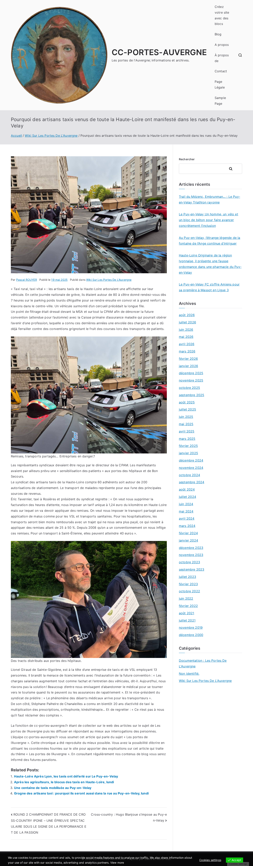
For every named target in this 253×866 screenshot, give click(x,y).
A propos (222, 45)
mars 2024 (187, 526)
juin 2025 (186, 417)
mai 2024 (186, 511)
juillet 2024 (187, 497)
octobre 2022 (189, 591)
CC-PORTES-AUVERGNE (159, 52)
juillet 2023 (187, 577)
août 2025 (187, 402)
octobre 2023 (189, 562)
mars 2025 (187, 439)
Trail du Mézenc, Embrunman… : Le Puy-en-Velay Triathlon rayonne (209, 199)
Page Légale (220, 84)
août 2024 (187, 489)
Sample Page (220, 101)
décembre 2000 (191, 635)
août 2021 (186, 613)
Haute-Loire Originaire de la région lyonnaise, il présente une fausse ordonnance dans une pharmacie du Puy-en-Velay (210, 263)
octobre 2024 (189, 475)
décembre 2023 (191, 548)
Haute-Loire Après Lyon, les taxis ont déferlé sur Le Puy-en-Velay (66, 776)
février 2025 (188, 446)
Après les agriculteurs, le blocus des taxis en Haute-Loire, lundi (64, 782)
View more (117, 862)
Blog (218, 34)
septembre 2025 (191, 395)
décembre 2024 (191, 460)
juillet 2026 (187, 322)
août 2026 (187, 315)
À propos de (222, 58)
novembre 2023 (191, 555)
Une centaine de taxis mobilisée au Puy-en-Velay (53, 788)
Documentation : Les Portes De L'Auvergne (203, 663)
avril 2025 (186, 431)
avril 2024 (186, 518)
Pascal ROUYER (26, 279)
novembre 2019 (191, 627)
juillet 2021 (187, 620)
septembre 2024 (191, 482)
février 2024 (188, 533)
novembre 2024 (191, 468)
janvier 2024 (188, 540)
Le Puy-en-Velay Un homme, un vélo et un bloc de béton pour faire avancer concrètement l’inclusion (208, 220)
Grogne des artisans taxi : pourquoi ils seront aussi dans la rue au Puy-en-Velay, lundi (81, 793)
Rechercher (187, 159)
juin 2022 (186, 598)
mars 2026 (187, 351)
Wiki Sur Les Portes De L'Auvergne (108, 279)
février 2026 (188, 359)
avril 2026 (186, 344)
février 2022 (188, 606)
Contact (221, 71)
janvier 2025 (188, 453)
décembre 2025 (191, 373)
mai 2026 (186, 337)
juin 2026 (186, 330)
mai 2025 (186, 424)
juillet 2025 (187, 409)
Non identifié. (189, 674)
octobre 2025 (189, 388)
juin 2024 (186, 504)
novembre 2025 (191, 380)
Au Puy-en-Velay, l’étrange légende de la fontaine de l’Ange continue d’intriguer (209, 240)
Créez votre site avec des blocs (222, 15)
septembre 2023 (191, 569)
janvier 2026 (188, 366)
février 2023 (188, 584)
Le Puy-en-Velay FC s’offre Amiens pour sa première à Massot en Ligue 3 (209, 287)
